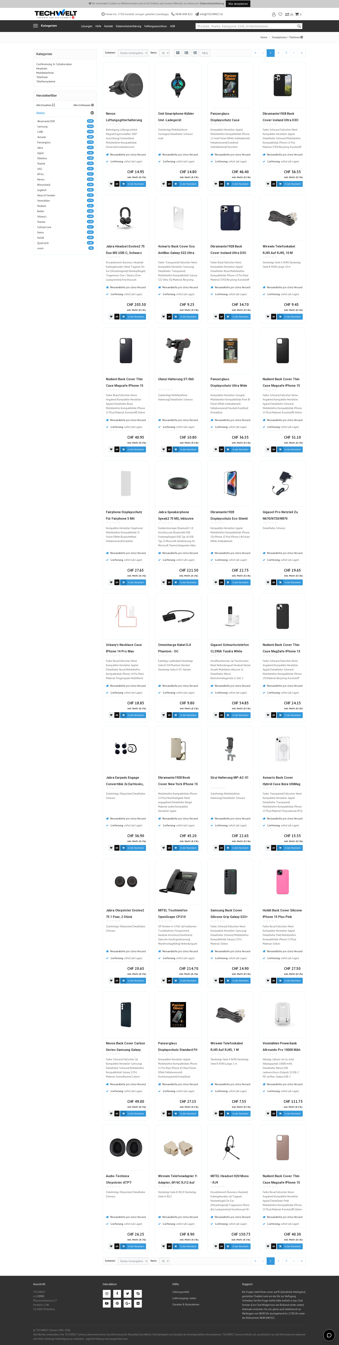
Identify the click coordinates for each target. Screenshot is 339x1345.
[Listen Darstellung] (186, 53)
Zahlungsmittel (180, 1292)
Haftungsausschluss (155, 26)
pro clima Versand (136, 154)
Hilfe (98, 26)
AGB (172, 26)
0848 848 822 (184, 14)
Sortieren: (110, 52)
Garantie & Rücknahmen (185, 1304)
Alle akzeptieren (238, 3)
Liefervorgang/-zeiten (184, 1298)
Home (264, 37)
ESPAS (40, 1296)
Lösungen (86, 26)
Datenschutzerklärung (212, 3)
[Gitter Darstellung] (177, 53)
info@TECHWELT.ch (211, 14)
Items (154, 52)
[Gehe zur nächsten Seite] (294, 53)
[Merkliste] (280, 14)
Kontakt (108, 26)
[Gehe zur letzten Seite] (302, 53)
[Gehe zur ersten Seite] (255, 53)
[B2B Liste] (195, 53)
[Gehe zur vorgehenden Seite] (263, 53)
